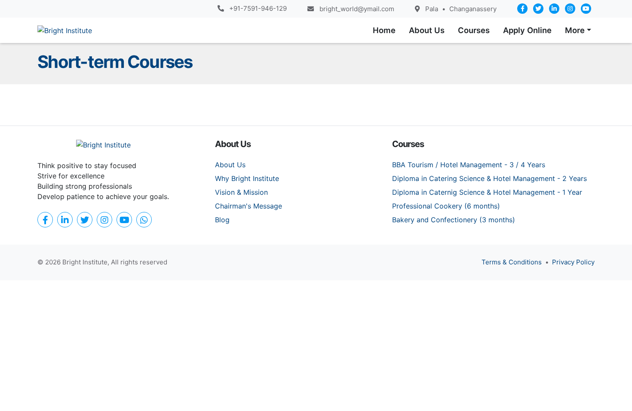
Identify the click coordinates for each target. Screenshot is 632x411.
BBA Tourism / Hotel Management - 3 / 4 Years (468, 164)
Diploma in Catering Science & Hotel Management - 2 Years (489, 178)
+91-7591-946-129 (258, 8)
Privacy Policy (573, 262)
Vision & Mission (241, 192)
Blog (222, 219)
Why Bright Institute (247, 178)
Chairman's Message (248, 206)
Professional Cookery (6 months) (446, 206)
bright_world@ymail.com (356, 9)
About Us (230, 164)
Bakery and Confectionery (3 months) (453, 219)
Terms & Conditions (512, 262)
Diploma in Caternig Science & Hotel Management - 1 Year (487, 192)
